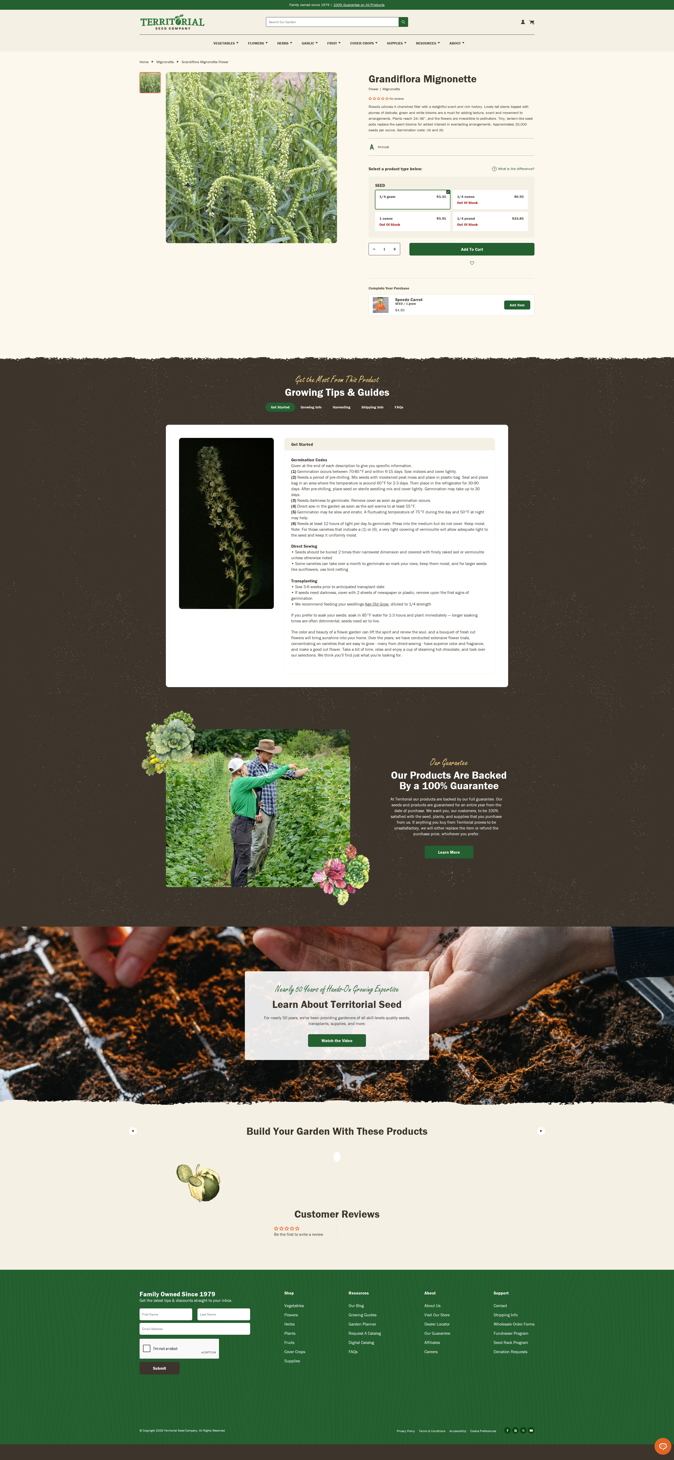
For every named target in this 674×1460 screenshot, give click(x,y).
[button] (379, 99)
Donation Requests (510, 1351)
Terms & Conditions (432, 1431)
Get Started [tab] (280, 407)
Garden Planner (362, 1324)
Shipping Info (506, 1314)
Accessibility (457, 1431)
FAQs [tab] (399, 407)
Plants (289, 1333)
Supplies (292, 1360)
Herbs (289, 1324)
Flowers (291, 1314)
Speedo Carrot (409, 299)
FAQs (353, 1351)
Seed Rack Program (511, 1342)
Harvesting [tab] (341, 407)
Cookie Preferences (483, 1431)
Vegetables (294, 1305)
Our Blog (356, 1305)
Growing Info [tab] (311, 407)
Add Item (517, 305)
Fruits (289, 1342)
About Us (432, 1305)
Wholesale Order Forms (514, 1324)
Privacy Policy (406, 1431)
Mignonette (165, 61)
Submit (159, 1368)
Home (144, 61)
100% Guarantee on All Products (359, 4)
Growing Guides (362, 1314)
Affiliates (432, 1342)
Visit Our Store (437, 1314)
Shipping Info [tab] (372, 407)
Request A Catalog (365, 1333)
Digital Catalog (361, 1342)
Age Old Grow (377, 604)
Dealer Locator (437, 1324)
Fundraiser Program (511, 1333)
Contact (500, 1305)
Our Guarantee (437, 1333)
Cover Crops (294, 1351)
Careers (431, 1351)
